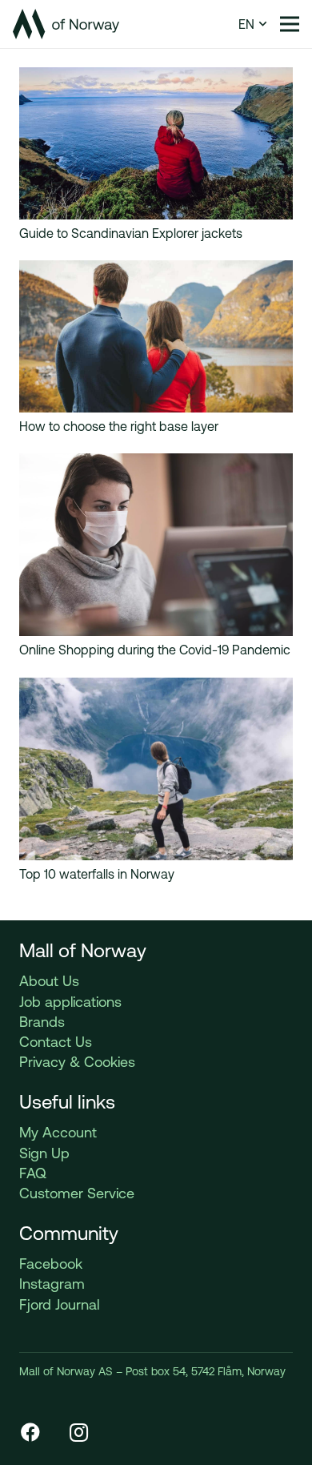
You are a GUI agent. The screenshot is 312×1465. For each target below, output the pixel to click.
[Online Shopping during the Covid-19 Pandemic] (156, 463)
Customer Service (76, 1193)
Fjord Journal (59, 1304)
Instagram (52, 1283)
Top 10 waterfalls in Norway (96, 874)
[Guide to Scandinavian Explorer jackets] (156, 77)
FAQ (32, 1173)
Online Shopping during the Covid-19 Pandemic (154, 649)
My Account (58, 1132)
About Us (49, 980)
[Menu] (290, 24)
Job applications (70, 1001)
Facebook (50, 1263)
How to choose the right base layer (118, 426)
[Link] (66, 24)
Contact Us (55, 1041)
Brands (42, 1021)
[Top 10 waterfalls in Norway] (156, 687)
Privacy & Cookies (77, 1061)
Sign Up (44, 1153)
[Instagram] (78, 1432)
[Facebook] (30, 1432)
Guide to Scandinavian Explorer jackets (130, 233)
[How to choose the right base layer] (156, 270)
